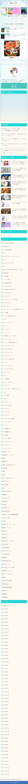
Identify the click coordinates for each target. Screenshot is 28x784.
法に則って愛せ (6, 518)
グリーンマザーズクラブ (8, 345)
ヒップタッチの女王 (7, 405)
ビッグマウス (6, 408)
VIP (4, 266)
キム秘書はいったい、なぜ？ (9, 336)
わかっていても (6, 296)
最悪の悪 (5, 494)
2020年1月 (5, 764)
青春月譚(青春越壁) (7, 587)
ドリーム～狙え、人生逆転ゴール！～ (12, 388)
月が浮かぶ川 (6, 498)
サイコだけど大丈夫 (7, 349)
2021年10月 (6, 698)
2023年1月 (5, 658)
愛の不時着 (5, 484)
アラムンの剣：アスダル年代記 (10, 299)
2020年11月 (6, 731)
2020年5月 (5, 751)
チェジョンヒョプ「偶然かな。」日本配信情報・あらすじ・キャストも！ (14, 134)
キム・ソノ (5, 326)
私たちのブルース (7, 551)
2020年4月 (5, 754)
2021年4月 (5, 715)
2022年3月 (5, 682)
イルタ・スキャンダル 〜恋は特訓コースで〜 (13, 309)
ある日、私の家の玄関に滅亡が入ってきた (13, 269)
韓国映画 (5, 594)
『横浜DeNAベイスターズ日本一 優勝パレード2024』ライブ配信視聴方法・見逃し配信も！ (15, 129)
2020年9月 (5, 738)
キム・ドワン (6, 329)
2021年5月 (5, 711)
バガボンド (5, 398)
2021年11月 (6, 695)
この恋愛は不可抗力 (7, 283)
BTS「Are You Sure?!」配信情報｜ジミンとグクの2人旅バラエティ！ (15, 139)
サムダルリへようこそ (8, 355)
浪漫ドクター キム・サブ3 (9, 524)
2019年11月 (6, 771)
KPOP (4, 259)
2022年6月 (5, 672)
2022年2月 (5, 685)
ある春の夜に (6, 273)
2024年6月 (5, 612)
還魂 (4, 577)
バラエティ (5, 402)
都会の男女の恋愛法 (7, 580)
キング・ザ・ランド (7, 339)
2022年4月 (5, 678)
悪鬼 (4, 474)
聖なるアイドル (6, 564)
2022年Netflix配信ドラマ (9, 243)
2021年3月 (5, 718)
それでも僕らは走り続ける (9, 289)
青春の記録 (5, 584)
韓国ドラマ (5, 590)
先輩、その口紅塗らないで (9, 465)
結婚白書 (5, 557)
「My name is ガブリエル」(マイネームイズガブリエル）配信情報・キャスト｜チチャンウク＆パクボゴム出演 (15, 150)
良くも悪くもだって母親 (8, 567)
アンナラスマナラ (7, 302)
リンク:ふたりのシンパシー (9, 441)
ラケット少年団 (6, 438)
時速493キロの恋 (7, 491)
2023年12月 (6, 629)
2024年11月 (6, 605)
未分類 (4, 504)
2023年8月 (5, 638)
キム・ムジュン (6, 332)
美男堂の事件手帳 (7, 561)
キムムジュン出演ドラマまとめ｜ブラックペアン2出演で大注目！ (15, 144)
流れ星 (4, 521)
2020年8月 (5, 741)
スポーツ (5, 375)
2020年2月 (5, 761)
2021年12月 (6, 691)
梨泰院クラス (6, 508)
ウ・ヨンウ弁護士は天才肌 (9, 316)
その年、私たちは (7, 286)
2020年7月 (5, 744)
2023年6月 (5, 645)
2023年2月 (5, 655)
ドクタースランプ (7, 382)
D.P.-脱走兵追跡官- (7, 250)
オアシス (5, 319)
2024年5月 (5, 615)
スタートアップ (6, 372)
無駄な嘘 (5, 537)
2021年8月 (5, 705)
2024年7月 (5, 609)
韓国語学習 (5, 597)
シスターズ (5, 362)
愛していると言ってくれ (8, 478)
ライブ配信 (5, 435)
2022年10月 (6, 662)
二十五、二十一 (6, 448)
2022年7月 (5, 668)
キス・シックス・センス (8, 322)
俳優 (4, 458)
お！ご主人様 (6, 279)
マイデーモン (6, 415)
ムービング (5, 425)
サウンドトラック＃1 (8, 352)
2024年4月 (5, 619)
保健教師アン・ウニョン (8, 455)
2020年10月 (6, 734)
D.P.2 (4, 253)
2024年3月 (5, 622)
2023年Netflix (6, 246)
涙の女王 (5, 531)
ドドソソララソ (6, 385)
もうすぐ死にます (7, 293)
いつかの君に (6, 276)
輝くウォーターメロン (8, 574)
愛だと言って (6, 481)
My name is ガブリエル (8, 263)
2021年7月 (5, 708)
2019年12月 (6, 768)
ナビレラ (5, 392)
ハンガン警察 (6, 395)
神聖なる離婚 (6, 547)
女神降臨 (5, 468)
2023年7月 (5, 642)
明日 (4, 488)
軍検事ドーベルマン (7, 570)
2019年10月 (6, 774)
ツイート (3, 235)
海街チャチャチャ (7, 527)
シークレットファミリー (8, 365)
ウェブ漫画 (5, 312)
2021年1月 (5, 724)
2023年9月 (5, 635)
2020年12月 (6, 728)
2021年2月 (5, 721)
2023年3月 (5, 652)
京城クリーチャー (7, 451)
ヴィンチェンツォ (7, 445)
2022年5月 (5, 675)
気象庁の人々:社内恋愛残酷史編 (10, 514)
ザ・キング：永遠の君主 (8, 359)
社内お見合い (6, 544)
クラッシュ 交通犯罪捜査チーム (10, 342)
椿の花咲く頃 (6, 511)
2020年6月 (5, 748)
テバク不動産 (6, 379)
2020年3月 (5, 758)
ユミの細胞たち (6, 428)
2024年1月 (5, 625)
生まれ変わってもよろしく (9, 541)
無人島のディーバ (7, 534)
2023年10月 (6, 632)
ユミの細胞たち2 (7, 432)
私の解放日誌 (6, 554)
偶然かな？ (5, 461)
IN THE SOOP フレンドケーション (11, 256)
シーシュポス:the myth (8, 369)
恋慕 (4, 471)
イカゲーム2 (6, 306)
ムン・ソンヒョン (7, 422)
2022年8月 (5, 665)
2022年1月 (5, 688)
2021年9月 (5, 701)
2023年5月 (5, 648)
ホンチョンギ (6, 412)
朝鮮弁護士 (5, 501)
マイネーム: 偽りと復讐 (8, 418)
